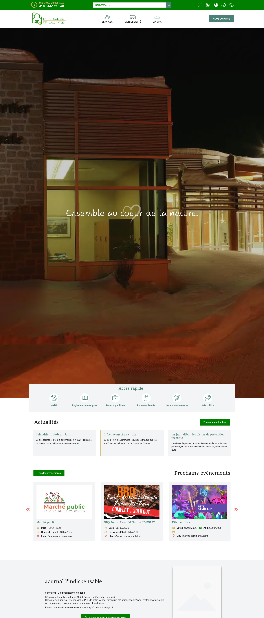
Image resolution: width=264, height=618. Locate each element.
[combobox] (129, 5)
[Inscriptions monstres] (177, 398)
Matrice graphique (115, 405)
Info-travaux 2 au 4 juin (120, 434)
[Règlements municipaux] (85, 398)
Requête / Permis (146, 405)
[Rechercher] (168, 5)
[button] (28, 509)
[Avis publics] (208, 398)
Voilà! (54, 405)
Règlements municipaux (84, 405)
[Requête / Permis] (146, 398)
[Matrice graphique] (115, 398)
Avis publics (208, 405)
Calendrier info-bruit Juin (53, 434)
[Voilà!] (54, 398)
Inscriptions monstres (177, 405)
